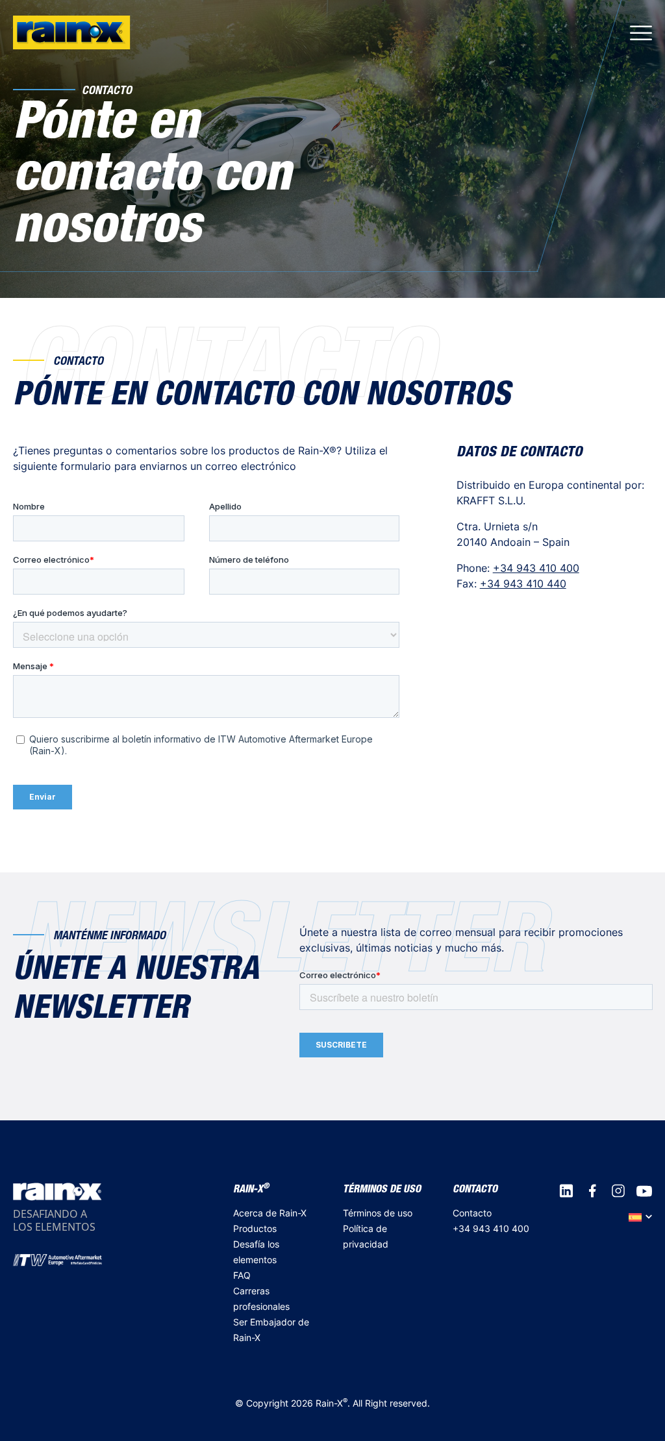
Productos (255, 1228)
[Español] (640, 1216)
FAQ (242, 1275)
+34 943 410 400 (536, 567)
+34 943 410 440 (523, 583)
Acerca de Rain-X (270, 1212)
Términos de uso (377, 1212)
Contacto (472, 1212)
